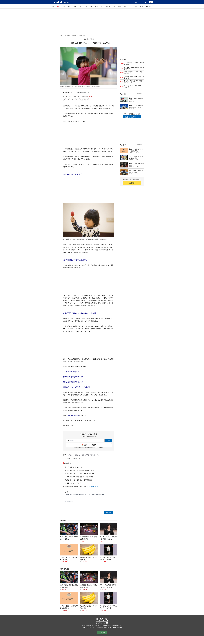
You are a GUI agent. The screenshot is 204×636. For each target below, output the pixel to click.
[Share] (61, 541)
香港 (91, 6)
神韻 (141, 6)
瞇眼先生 (77, 455)
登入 (151, 2)
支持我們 (132, 183)
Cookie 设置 (102, 632)
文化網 (68, 35)
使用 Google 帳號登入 (90, 445)
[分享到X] (72, 100)
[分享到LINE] (68, 100)
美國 (69, 6)
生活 (136, 6)
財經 (114, 6)
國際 (74, 6)
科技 (119, 6)
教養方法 (79, 35)
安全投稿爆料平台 (92, 486)
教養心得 (70, 455)
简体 (68, 2)
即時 (58, 6)
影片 (102, 6)
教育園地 (74, 35)
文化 (130, 6)
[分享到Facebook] (64, 100)
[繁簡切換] (87, 100)
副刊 (65, 35)
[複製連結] (76, 99)
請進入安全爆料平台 (132, 117)
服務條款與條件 (95, 447)
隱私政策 (101, 447)
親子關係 (96, 455)
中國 (64, 6)
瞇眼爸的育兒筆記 (73, 415)
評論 (80, 6)
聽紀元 (108, 6)
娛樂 (125, 6)
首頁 (53, 6)
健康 (96, 6)
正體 (65, 2)
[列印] (80, 100)
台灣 (85, 6)
